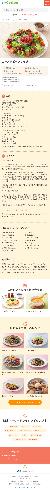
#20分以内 (14, 426)
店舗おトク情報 (9, 455)
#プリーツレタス (24, 431)
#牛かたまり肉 (36, 435)
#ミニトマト (13, 435)
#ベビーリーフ (40, 431)
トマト (37, 15)
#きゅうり (25, 426)
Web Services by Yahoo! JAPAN (25, 487)
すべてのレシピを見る (25, 402)
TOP (3, 20)
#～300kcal (33, 439)
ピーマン (24, 15)
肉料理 (7, 20)
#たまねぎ (37, 426)
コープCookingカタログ (12, 451)
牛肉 (12, 20)
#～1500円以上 (19, 439)
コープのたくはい (10, 459)
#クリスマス (9, 431)
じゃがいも (31, 15)
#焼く (24, 435)
